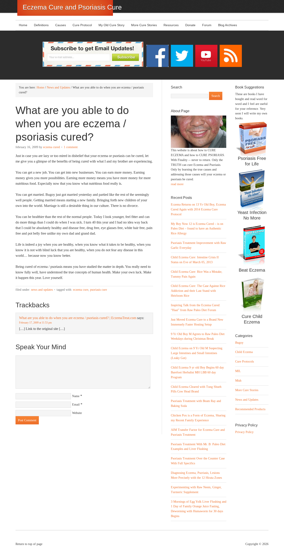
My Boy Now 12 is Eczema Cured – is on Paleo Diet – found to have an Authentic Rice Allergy (197, 228)
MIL (238, 371)
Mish (238, 380)
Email (76, 404)
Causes (59, 25)
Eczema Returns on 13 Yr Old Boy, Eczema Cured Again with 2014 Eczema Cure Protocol (198, 209)
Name (75, 396)
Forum (206, 25)
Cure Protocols (244, 361)
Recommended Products (250, 409)
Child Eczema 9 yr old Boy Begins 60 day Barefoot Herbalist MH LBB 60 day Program (197, 372)
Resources (171, 25)
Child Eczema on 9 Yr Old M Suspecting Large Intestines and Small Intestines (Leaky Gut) (196, 353)
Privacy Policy (244, 432)
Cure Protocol (82, 25)
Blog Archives (227, 25)
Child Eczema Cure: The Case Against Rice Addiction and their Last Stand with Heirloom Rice (198, 290)
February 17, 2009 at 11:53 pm (35, 322)
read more (177, 184)
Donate (190, 25)
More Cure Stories (144, 25)
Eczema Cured (51, 147)
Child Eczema (244, 352)
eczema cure (80, 289)
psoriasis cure (98, 289)
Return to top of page (29, 544)
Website (77, 413)
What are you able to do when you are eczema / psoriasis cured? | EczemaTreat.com (77, 318)
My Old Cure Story (111, 25)
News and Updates (42, 289)
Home (23, 25)
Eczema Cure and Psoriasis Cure (72, 7)
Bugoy (239, 342)
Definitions (40, 25)
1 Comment (71, 147)
